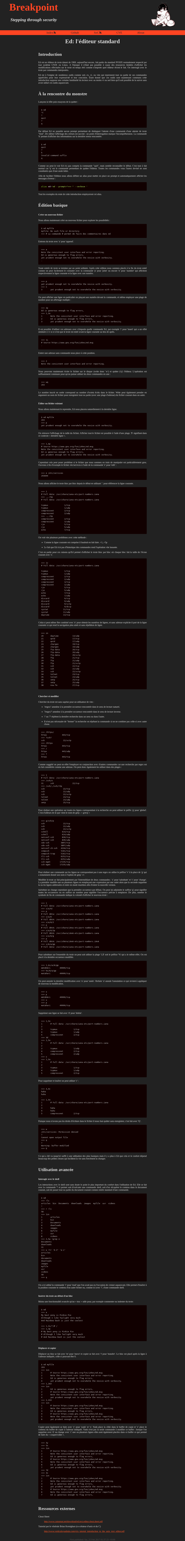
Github (75, 32)
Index (50, 32)
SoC (96, 32)
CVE (119, 32)
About (140, 32)
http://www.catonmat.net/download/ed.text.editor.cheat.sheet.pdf (73, 1521)
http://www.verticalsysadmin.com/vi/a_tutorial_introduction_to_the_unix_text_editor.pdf (84, 1531)
